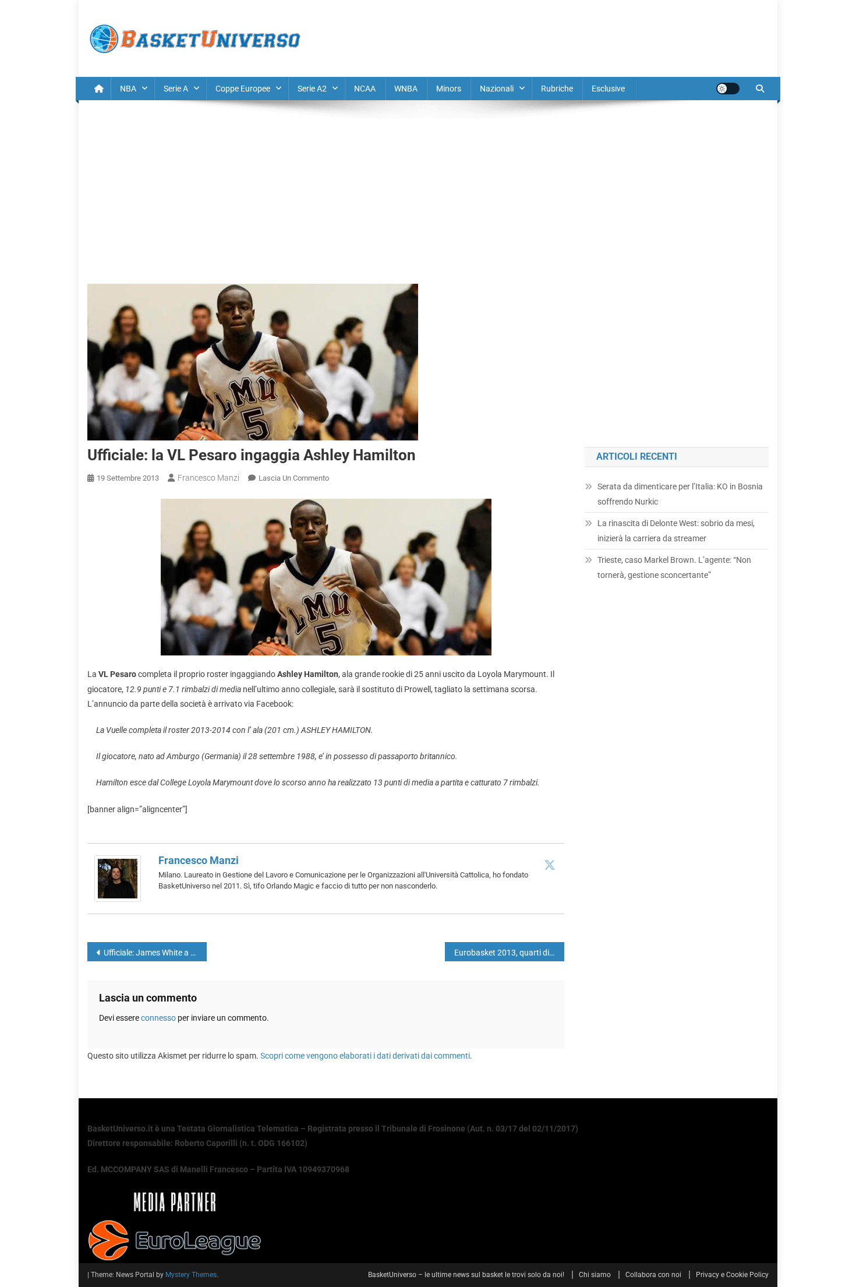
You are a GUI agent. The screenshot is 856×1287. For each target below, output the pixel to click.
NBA (128, 88)
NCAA (365, 88)
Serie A (176, 88)
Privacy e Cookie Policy (732, 1275)
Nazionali (497, 88)
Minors (448, 88)
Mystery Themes (191, 1275)
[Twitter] (550, 865)
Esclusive (608, 88)
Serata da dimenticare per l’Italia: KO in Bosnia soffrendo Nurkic (680, 494)
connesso (158, 1017)
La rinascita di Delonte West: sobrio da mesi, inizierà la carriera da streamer (676, 531)
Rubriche (557, 88)
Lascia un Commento (294, 478)
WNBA (406, 88)
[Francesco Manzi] (117, 877)
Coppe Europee (242, 88)
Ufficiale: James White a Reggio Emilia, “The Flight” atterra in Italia (155, 952)
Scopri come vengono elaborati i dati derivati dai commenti (365, 1055)
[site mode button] (728, 88)
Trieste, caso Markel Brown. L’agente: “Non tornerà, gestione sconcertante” (674, 567)
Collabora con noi (653, 1275)
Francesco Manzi (208, 477)
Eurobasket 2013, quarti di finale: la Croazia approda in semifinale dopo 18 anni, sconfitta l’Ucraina (509, 952)
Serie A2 (312, 88)
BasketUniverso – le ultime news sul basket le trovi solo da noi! (466, 1275)
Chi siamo (595, 1275)
